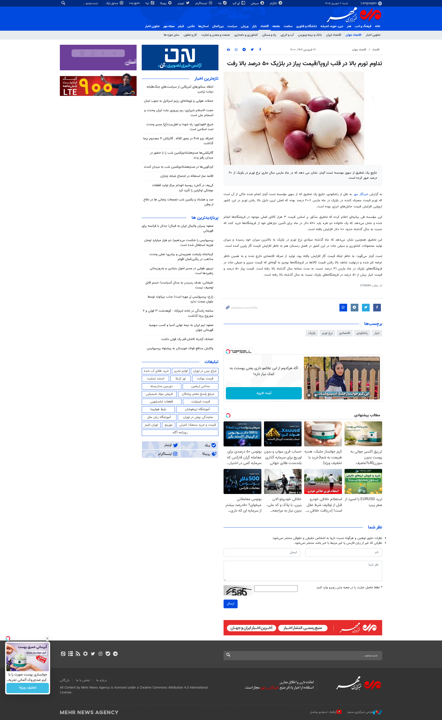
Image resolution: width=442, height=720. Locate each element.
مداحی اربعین (200, 386)
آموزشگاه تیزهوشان (197, 409)
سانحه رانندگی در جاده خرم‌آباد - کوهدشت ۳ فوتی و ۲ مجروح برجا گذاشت (178, 313)
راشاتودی (362, 333)
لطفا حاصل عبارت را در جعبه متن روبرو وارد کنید (349, 587)
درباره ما (101, 680)
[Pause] (309, 395)
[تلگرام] (115, 654)
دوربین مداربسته (161, 386)
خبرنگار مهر (361, 194)
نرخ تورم (327, 333)
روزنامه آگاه (180, 432)
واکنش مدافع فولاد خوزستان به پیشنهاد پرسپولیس (180, 348)
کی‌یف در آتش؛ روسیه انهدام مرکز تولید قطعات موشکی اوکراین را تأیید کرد (182, 188)
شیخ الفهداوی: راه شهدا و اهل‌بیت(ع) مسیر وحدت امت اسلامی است (179, 127)
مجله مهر (168, 26)
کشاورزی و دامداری (246, 35)
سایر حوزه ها (171, 35)
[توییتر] (93, 654)
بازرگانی (65, 680)
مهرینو (169, 425)
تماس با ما (83, 680)
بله (220, 3)
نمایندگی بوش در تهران (198, 417)
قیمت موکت (205, 378)
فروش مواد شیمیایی (159, 394)
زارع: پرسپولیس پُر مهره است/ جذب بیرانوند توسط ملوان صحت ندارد (180, 299)
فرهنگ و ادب (363, 26)
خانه (377, 26)
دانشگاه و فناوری (306, 26)
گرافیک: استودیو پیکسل (323, 712)
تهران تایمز (151, 425)
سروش (255, 3)
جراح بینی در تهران (205, 371)
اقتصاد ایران (333, 35)
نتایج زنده (134, 3)
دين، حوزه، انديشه (332, 26)
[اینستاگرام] (100, 654)
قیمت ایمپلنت (200, 401)
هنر (349, 26)
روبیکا (163, 3)
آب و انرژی (287, 35)
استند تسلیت (155, 378)
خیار (377, 333)
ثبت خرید (263, 393)
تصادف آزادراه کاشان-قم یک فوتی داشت (187, 339)
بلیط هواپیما (158, 409)
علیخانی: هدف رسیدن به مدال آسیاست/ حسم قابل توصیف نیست (179, 285)
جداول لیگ (112, 3)
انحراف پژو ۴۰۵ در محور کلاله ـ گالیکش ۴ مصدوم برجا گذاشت (178, 141)
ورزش (244, 26)
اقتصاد (264, 26)
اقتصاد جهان (353, 35)
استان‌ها (203, 26)
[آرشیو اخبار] (70, 654)
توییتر (181, 3)
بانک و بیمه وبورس (310, 35)
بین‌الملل (218, 26)
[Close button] (47, 638)
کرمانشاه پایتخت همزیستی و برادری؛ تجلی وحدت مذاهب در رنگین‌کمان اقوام (181, 257)
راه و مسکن (269, 35)
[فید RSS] (78, 654)
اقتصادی (344, 333)
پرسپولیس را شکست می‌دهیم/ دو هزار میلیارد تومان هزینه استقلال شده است (178, 243)
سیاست (232, 26)
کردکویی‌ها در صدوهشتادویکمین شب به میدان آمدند (178, 167)
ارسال (230, 603)
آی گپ (237, 3)
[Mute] (316, 395)
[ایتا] (63, 654)
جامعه (276, 26)
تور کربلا (180, 378)
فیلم (181, 26)
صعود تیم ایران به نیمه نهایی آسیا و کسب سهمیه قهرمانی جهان (181, 328)
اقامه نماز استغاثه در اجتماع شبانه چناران (186, 176)
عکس (191, 26)
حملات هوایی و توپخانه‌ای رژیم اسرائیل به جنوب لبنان (178, 101)
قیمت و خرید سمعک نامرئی (197, 425)
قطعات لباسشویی (161, 401)
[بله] (108, 654)
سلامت (288, 26)
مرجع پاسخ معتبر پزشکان (198, 394)
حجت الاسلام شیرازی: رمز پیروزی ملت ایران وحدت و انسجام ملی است (178, 113)
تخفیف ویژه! (28, 688)
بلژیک (312, 333)
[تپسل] (227, 351)
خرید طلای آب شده (156, 371)
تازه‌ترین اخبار (206, 78)
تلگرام (274, 3)
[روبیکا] (85, 654)
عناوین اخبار (373, 35)
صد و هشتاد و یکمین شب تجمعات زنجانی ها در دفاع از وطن (178, 202)
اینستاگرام (201, 3)
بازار (254, 26)
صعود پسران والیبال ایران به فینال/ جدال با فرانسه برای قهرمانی (177, 228)
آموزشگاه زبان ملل (159, 417)
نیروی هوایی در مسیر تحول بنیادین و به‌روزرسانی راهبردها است (181, 271)
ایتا (148, 3)
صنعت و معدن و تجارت (215, 35)
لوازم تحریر (181, 371)
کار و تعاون (190, 35)
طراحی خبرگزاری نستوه (360, 712)
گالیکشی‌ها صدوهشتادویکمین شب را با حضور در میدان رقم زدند (181, 155)
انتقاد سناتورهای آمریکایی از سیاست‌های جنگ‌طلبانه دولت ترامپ (180, 89)
